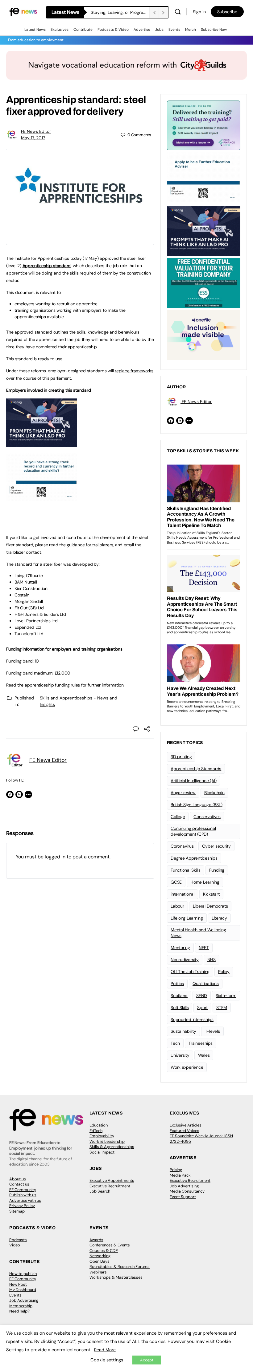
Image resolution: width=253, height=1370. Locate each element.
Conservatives (207, 816)
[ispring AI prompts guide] (41, 443)
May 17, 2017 (33, 138)
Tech (175, 1043)
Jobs (159, 29)
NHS (211, 959)
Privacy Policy (22, 1205)
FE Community (22, 1189)
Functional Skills (186, 870)
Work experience (187, 1067)
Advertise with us (25, 1200)
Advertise (142, 29)
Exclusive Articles (185, 1125)
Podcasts (18, 1239)
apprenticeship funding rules (52, 685)
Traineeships (201, 1043)
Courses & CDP (103, 1250)
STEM (221, 1007)
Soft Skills (180, 1007)
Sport (202, 1007)
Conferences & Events (109, 1245)
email (129, 545)
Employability (101, 1135)
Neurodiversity (185, 959)
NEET (204, 947)
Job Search (99, 1191)
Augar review (183, 792)
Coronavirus (182, 846)
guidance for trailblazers (90, 545)
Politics (177, 983)
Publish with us (22, 1195)
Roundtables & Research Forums (119, 1266)
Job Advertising (184, 1186)
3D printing (181, 756)
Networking (99, 1255)
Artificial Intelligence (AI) (193, 780)
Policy (224, 971)
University (180, 1055)
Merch (190, 29)
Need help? (19, 1311)
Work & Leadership (107, 1141)
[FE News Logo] (23, 11)
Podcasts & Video (113, 29)
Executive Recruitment (109, 1186)
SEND (201, 995)
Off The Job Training (190, 971)
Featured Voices (184, 1130)
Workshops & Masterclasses (116, 1277)
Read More (105, 1349)
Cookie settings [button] (106, 1360)
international (182, 894)
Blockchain (214, 792)
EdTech (95, 1130)
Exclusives (59, 29)
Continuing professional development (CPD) (193, 831)
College (178, 816)
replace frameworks (134, 371)
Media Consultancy (187, 1191)
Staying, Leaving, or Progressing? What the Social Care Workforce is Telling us (120, 12)
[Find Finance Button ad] (203, 125)
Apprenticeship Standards (196, 768)
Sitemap (17, 1211)
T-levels (212, 1031)
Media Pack (180, 1175)
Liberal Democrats (210, 906)
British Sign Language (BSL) (196, 804)
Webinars (98, 1272)
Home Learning (204, 882)
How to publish (23, 1273)
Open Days (99, 1261)
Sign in (199, 11)
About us (17, 1179)
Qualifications (206, 983)
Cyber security (216, 846)
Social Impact (101, 1152)
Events (174, 29)
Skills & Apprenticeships (111, 1146)
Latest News (35, 29)
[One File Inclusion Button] (203, 334)
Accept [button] (146, 1360)
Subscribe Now (214, 29)
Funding (216, 870)
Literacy (219, 918)
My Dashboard (22, 1289)
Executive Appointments (111, 1180)
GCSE (176, 882)
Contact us (19, 1184)
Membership (20, 1306)
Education (98, 1125)
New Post (18, 1284)
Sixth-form (226, 995)
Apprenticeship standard (47, 265)
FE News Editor (36, 131)
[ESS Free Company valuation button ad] (203, 282)
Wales (204, 1055)
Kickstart (211, 894)
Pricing (176, 1169)
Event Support (183, 1196)
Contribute (83, 29)
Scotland (179, 995)
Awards (96, 1239)
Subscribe (227, 11)
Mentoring (180, 947)
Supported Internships (192, 1019)
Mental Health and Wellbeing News (198, 932)
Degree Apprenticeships (194, 858)
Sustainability (183, 1031)
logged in (55, 856)
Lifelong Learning (187, 918)
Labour (177, 906)
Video (14, 1245)
